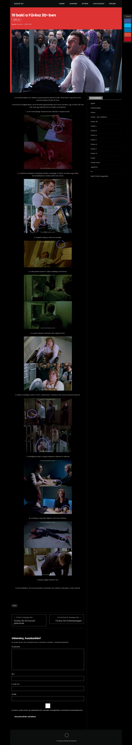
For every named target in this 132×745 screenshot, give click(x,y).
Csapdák (73, 4)
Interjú (93, 158)
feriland (20, 24)
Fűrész (93, 112)
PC (92, 172)
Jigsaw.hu (94, 167)
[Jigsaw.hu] (19, 3)
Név (13, 674)
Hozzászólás (16, 647)
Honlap (14, 694)
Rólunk (112, 4)
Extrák (85, 4)
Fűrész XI (94, 153)
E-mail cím (16, 684)
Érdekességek (96, 108)
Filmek (62, 4)
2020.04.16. (28, 24)
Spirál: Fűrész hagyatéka (99, 176)
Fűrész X (94, 149)
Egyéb (93, 103)
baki (14, 605)
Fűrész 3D (16, 20)
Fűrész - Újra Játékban (99, 117)
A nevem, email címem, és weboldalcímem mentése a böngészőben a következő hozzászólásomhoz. (47, 710)
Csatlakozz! (98, 4)
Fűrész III (94, 131)
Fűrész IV (94, 135)
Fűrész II (93, 126)
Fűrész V (94, 140)
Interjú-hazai (95, 162)
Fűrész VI (94, 144)
